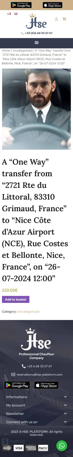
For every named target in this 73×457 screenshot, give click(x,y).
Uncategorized (23, 50)
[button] (36, 42)
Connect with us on (21, 422)
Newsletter (15, 414)
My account (15, 405)
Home (6, 50)
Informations (16, 397)
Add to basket (15, 299)
